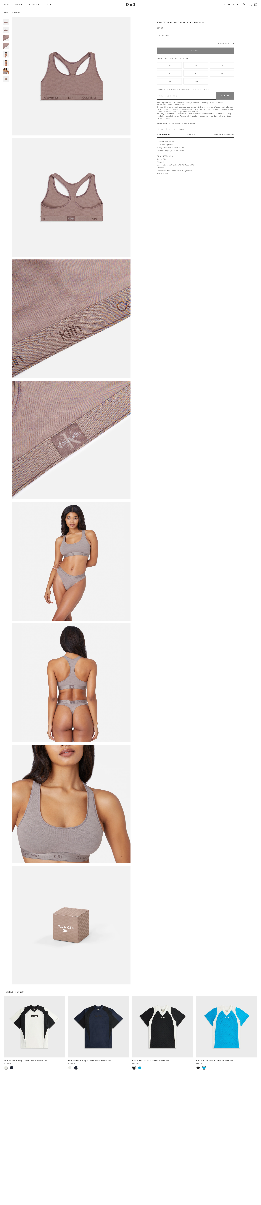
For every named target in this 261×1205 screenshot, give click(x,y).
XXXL (195, 81)
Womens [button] (34, 4)
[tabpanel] (195, 157)
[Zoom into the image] (71, 76)
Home (6, 13)
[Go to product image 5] (6, 54)
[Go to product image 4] (6, 46)
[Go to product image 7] (6, 71)
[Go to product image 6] (6, 62)
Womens (16, 13)
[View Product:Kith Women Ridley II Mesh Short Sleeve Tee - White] (5, 1067)
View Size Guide (226, 44)
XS (196, 65)
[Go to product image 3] (6, 38)
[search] (250, 4)
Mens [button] (18, 4)
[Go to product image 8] (6, 79)
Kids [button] (48, 4)
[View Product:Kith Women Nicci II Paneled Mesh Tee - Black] (133, 1067)
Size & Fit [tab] (192, 134)
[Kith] (130, 4)
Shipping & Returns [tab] (224, 134)
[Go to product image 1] (6, 22)
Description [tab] (163, 134)
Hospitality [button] (232, 4)
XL (222, 73)
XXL (169, 81)
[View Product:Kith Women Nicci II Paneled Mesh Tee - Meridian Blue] (139, 1067)
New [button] (6, 4)
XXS (169, 65)
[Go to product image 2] (6, 30)
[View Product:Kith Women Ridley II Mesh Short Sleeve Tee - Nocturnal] (11, 1067)
